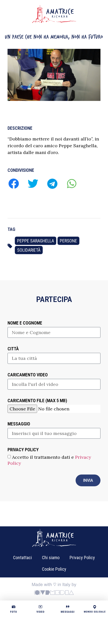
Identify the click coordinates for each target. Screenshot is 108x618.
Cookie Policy (54, 569)
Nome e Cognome (25, 323)
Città (13, 349)
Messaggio (19, 424)
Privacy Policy (82, 557)
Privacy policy (23, 449)
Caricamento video (28, 375)
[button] (13, 183)
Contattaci (22, 557)
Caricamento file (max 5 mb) (37, 400)
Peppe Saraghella (35, 240)
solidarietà (28, 250)
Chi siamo (51, 557)
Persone (68, 240)
